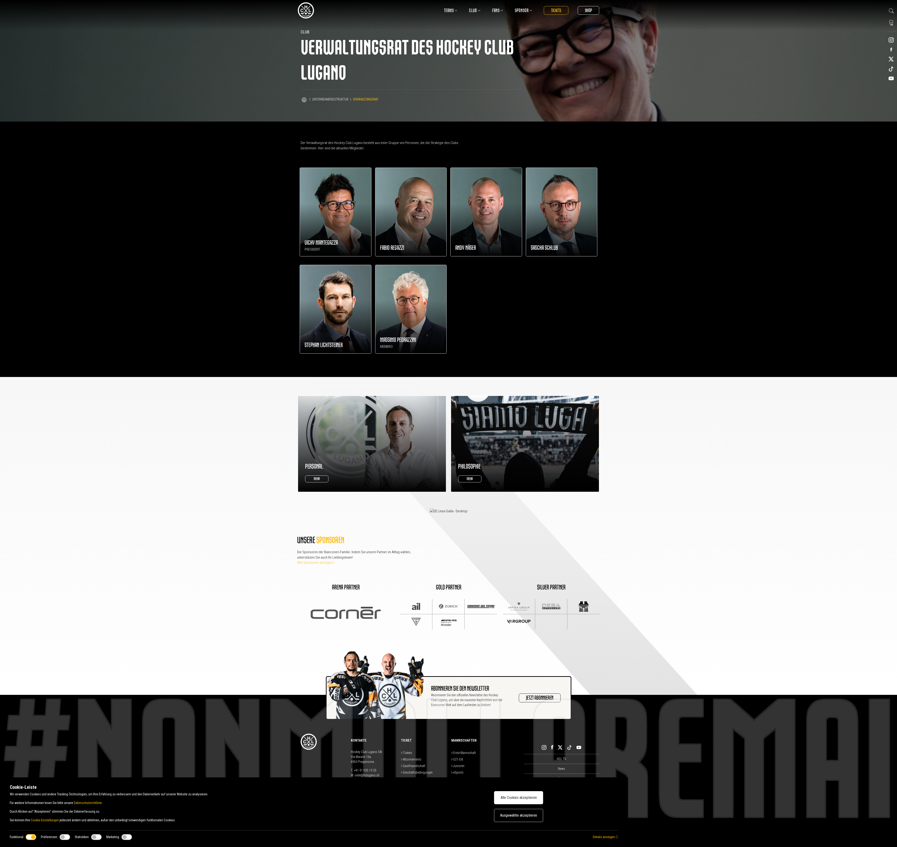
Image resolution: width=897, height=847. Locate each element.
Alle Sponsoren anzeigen (315, 562)
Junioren (458, 766)
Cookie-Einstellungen (45, 820)
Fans (496, 10)
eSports (457, 772)
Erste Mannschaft (464, 753)
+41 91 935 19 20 (365, 770)
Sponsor (522, 10)
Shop (588, 10)
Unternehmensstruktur (330, 99)
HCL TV (561, 759)
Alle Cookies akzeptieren (519, 797)
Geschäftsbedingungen (417, 772)
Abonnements (411, 759)
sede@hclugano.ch (367, 775)
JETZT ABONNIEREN (539, 698)
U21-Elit (457, 759)
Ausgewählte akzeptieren (518, 815)
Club (473, 10)
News (561, 769)
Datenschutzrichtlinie (88, 803)
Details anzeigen (604, 837)
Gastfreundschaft (413, 766)
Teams (449, 10)
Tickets (556, 10)
